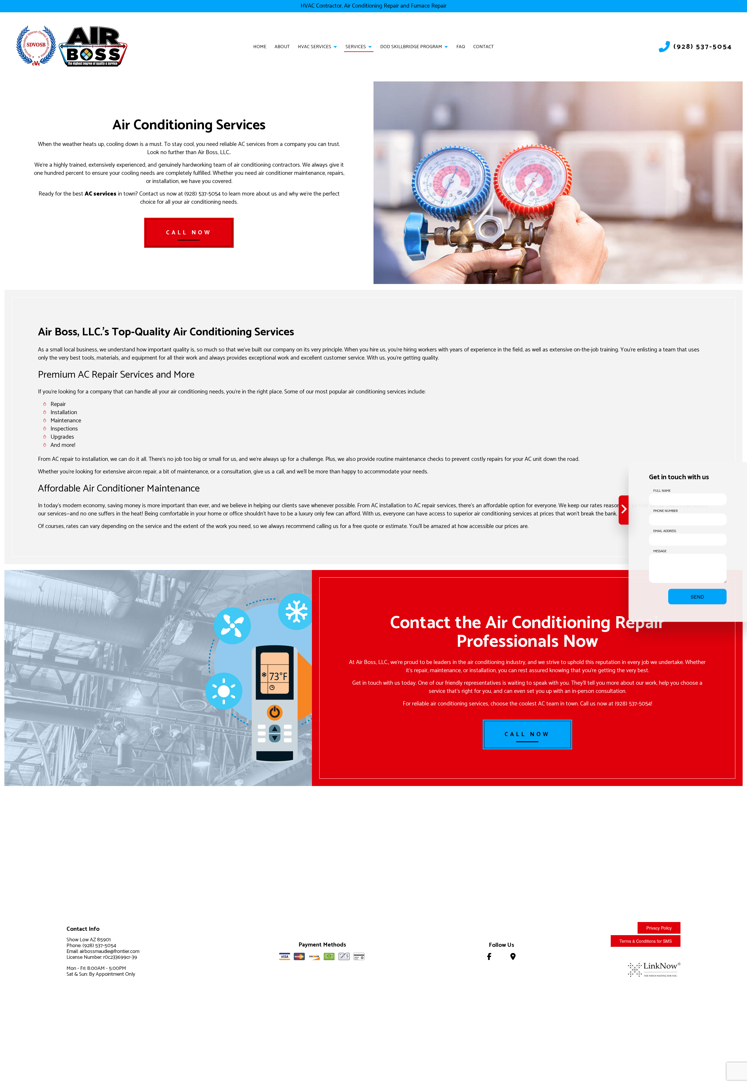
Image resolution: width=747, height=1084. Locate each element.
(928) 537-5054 (702, 46)
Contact (483, 47)
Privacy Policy (659, 928)
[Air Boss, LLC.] (93, 45)
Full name (662, 491)
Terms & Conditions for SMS (645, 941)
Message (659, 551)
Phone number (665, 511)
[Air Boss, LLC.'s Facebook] (489, 958)
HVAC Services (314, 47)
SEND (697, 596)
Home (259, 47)
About (282, 47)
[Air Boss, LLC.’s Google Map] (513, 958)
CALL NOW (189, 233)
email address (664, 531)
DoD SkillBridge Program (411, 47)
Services (355, 47)
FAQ (460, 47)
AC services (100, 194)
